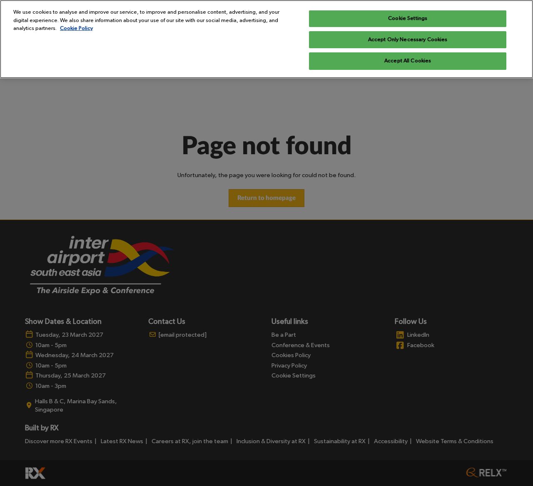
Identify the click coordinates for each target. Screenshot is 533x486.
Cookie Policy (76, 28)
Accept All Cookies (407, 61)
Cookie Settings (407, 18)
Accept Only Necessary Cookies (408, 39)
